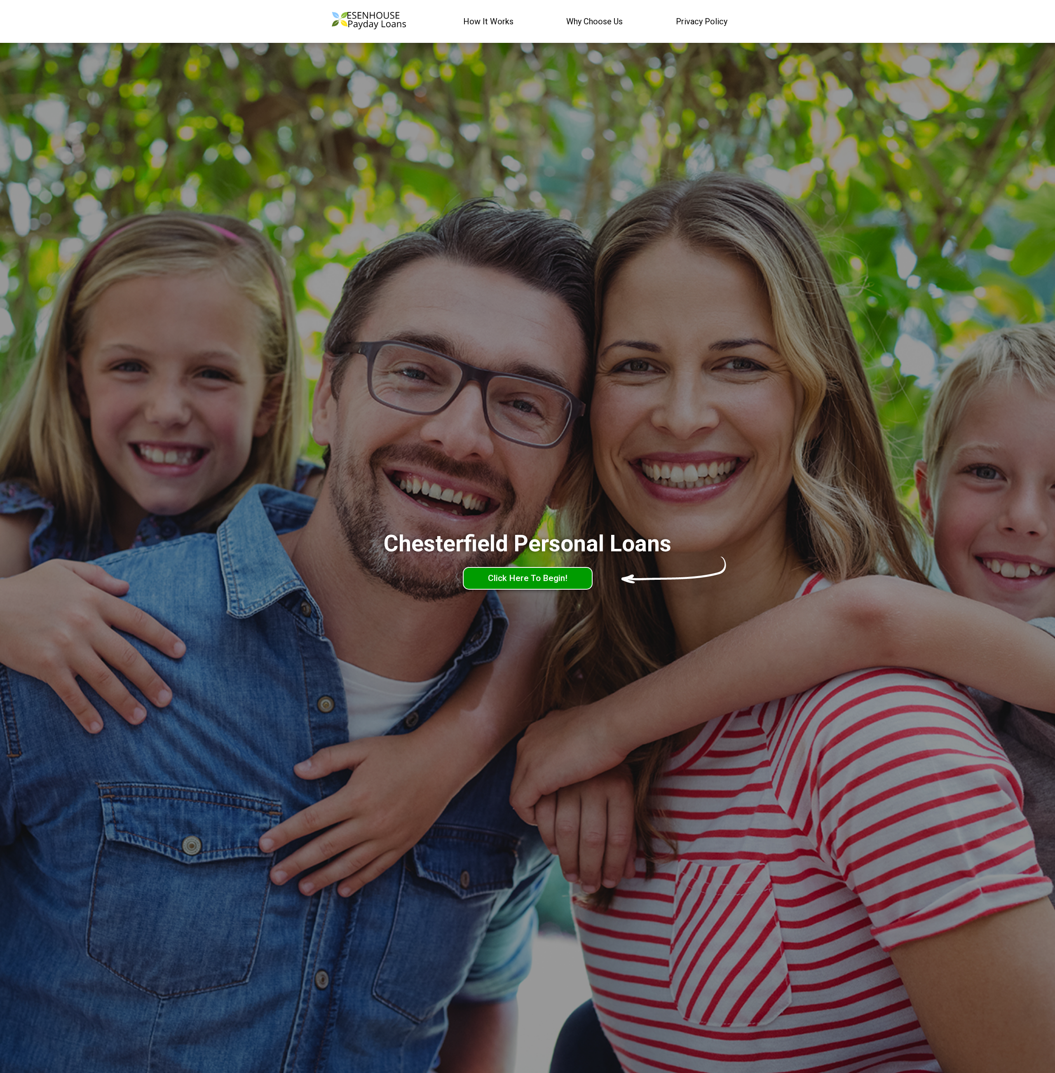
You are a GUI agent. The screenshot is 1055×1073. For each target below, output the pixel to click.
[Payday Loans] (369, 21)
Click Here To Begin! (527, 578)
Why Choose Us (594, 21)
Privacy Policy (701, 21)
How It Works (488, 21)
